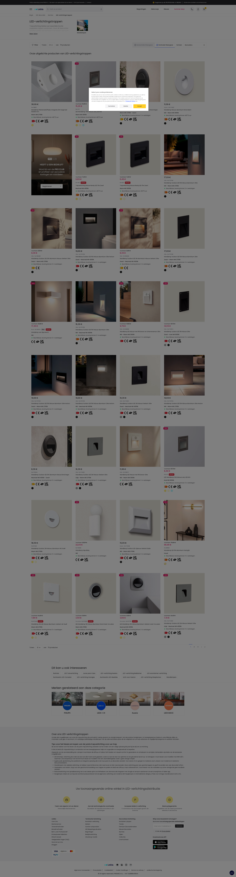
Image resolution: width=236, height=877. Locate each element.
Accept (139, 106)
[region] (119, 99)
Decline (126, 106)
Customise (111, 106)
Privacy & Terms (130, 101)
